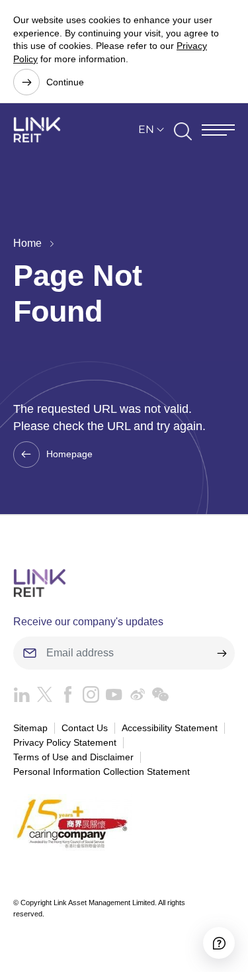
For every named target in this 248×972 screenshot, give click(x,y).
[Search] (183, 130)
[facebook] (64, 697)
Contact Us (85, 728)
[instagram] (87, 697)
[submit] (221, 653)
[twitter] (41, 697)
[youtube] (110, 697)
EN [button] (146, 129)
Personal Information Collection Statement (101, 771)
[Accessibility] (219, 943)
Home (27, 243)
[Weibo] (133, 697)
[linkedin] (21, 697)
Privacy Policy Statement (64, 742)
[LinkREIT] (124, 583)
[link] (37, 129)
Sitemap (30, 728)
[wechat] (157, 697)
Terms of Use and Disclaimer (73, 757)
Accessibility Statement (170, 728)
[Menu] (218, 130)
